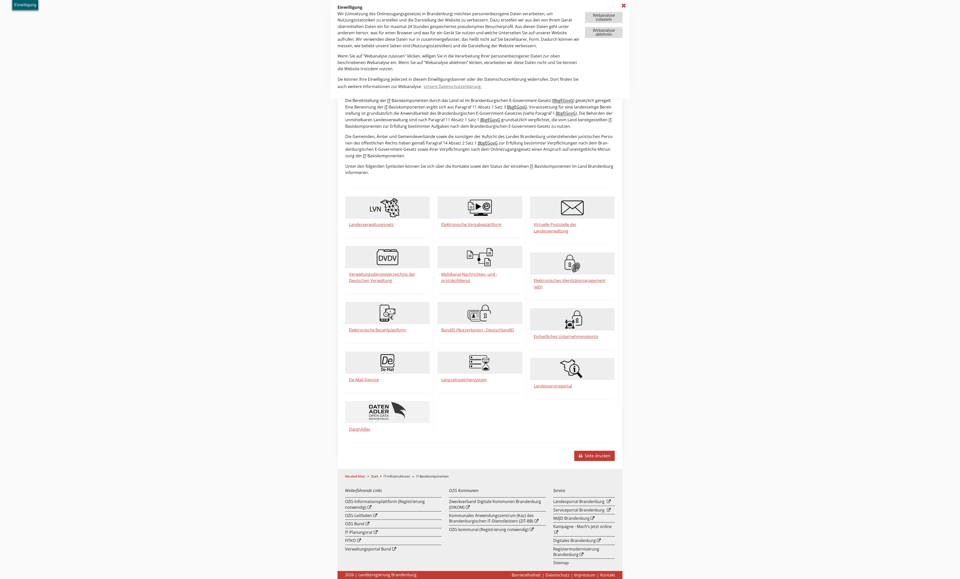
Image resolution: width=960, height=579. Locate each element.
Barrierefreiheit (526, 575)
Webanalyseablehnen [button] (604, 32)
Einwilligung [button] (25, 5)
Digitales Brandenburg (574, 540)
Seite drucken (597, 455)
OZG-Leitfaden (358, 515)
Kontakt (607, 575)
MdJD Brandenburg (571, 518)
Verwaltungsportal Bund (368, 549)
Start (375, 476)
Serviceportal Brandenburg (578, 510)
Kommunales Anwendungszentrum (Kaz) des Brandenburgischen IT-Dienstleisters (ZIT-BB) (491, 518)
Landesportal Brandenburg (578, 501)
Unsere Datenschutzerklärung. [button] (453, 86)
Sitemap (561, 563)
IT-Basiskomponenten (432, 476)
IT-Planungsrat (358, 532)
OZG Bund (354, 523)
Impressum (585, 575)
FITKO (350, 540)
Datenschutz (558, 575)
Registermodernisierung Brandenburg (576, 551)
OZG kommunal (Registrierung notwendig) (488, 529)
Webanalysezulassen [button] (604, 17)
